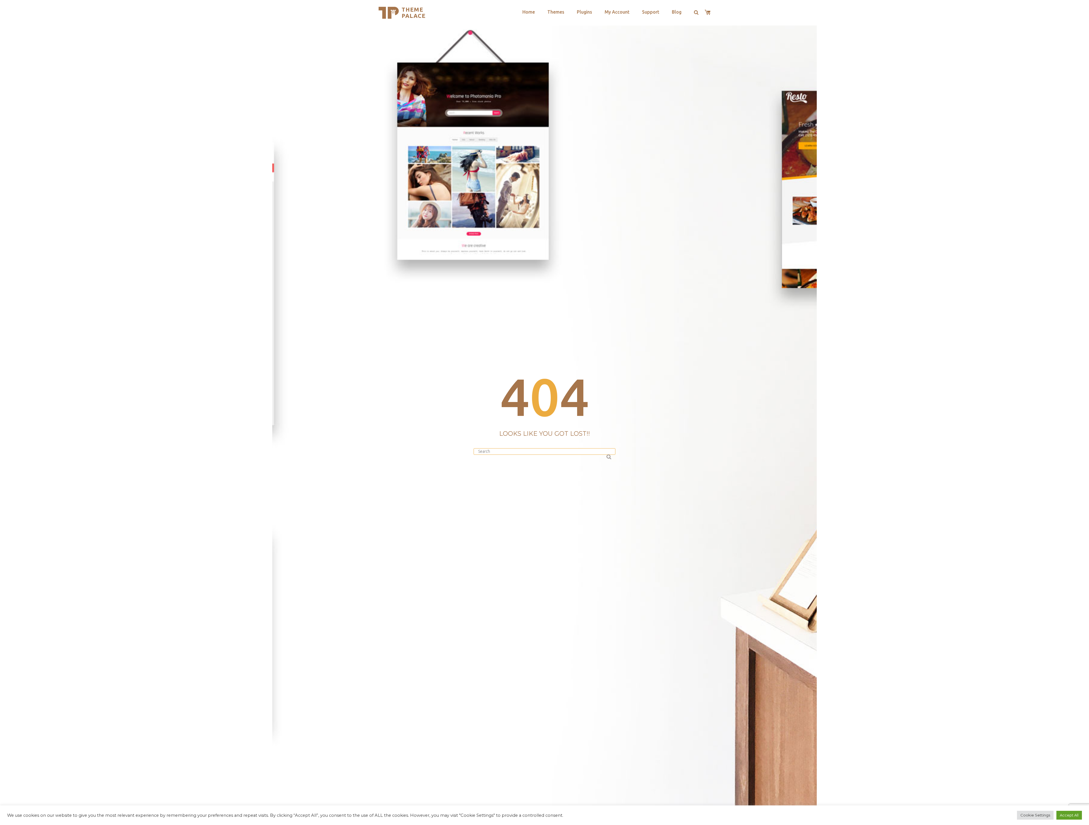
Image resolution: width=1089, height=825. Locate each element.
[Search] (608, 456)
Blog (676, 11)
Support (650, 11)
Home (528, 11)
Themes (555, 11)
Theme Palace (414, 12)
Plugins (584, 11)
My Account (617, 11)
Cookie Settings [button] (1035, 815)
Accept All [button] (1069, 815)
